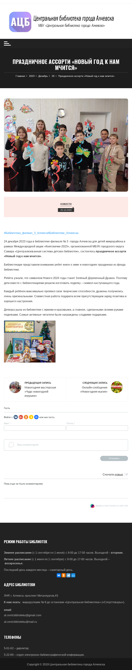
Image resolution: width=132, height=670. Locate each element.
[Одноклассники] (26, 417)
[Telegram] (68, 575)
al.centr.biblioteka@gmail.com (22, 615)
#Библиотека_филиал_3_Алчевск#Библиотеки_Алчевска (41, 233)
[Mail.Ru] (36, 417)
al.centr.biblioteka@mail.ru (20, 621)
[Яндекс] (31, 417)
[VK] (16, 417)
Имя (7, 423)
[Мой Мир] (73, 575)
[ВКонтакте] (59, 575)
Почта (71, 423)
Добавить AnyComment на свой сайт (112, 506)
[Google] (21, 417)
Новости (66, 204)
